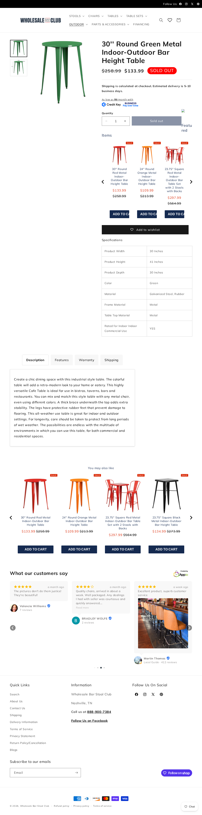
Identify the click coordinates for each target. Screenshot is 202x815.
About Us (16, 701)
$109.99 (147, 190)
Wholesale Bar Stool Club (34, 806)
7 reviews (26, 609)
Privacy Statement (22, 736)
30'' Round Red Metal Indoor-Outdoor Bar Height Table (119, 176)
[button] (76, 16)
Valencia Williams (33, 606)
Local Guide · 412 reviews (160, 662)
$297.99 (174, 198)
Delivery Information (24, 722)
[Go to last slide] (103, 182)
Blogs (14, 750)
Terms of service (102, 806)
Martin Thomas (155, 658)
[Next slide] (191, 182)
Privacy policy (81, 806)
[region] (147, 182)
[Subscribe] (76, 772)
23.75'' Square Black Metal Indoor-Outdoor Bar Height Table (166, 521)
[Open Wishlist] (170, 20)
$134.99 (159, 531)
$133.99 (119, 190)
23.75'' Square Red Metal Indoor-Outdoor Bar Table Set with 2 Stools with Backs (174, 180)
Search (15, 694)
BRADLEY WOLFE (95, 618)
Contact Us (17, 708)
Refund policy (61, 806)
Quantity (107, 113)
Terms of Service (21, 729)
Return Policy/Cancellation (28, 743)
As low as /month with (117, 99)
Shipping (16, 715)
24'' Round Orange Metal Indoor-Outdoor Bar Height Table (146, 176)
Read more (82, 607)
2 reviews (88, 622)
